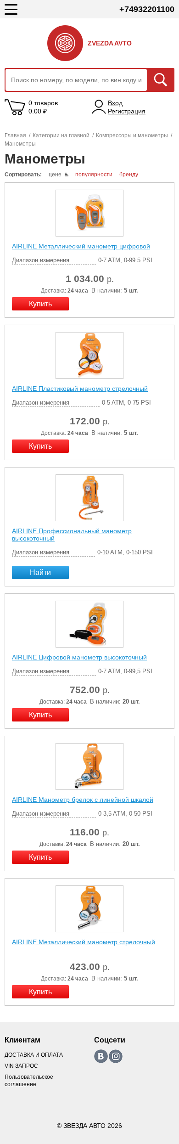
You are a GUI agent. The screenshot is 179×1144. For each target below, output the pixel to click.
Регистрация (126, 111)
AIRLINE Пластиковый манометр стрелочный (80, 388)
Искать (160, 80)
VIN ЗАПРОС (21, 1066)
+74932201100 (146, 9)
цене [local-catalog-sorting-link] (55, 174)
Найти (40, 572)
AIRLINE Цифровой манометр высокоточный (79, 657)
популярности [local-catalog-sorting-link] (93, 174)
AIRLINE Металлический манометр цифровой (81, 246)
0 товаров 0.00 (43, 107)
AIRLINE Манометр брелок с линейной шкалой (82, 799)
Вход (115, 103)
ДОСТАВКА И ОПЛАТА (34, 1055)
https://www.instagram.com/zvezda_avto (116, 1056)
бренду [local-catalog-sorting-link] (128, 174)
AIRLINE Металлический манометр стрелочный (83, 942)
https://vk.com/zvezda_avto (101, 1056)
